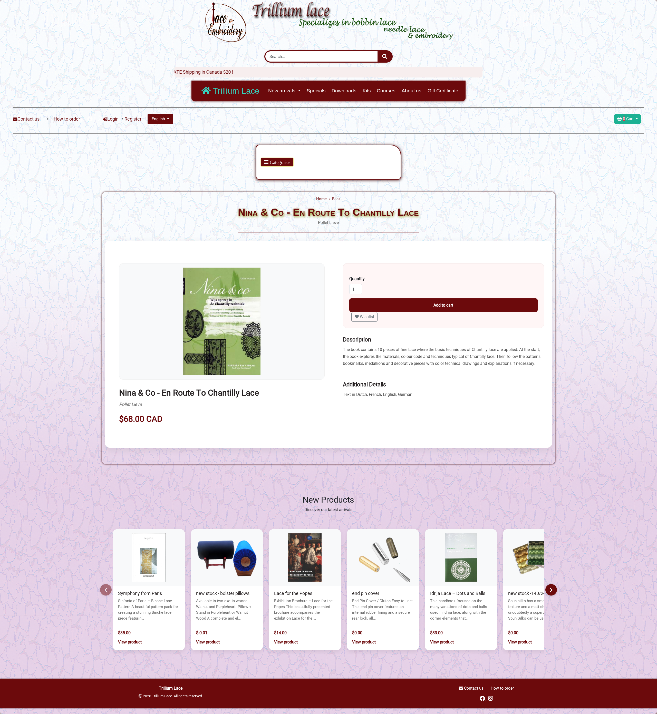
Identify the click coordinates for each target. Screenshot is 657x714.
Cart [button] (629, 118)
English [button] (159, 118)
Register (132, 119)
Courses (386, 90)
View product (130, 642)
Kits (367, 90)
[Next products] (551, 590)
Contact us (28, 119)
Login (113, 119)
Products (270, 153)
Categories (279, 162)
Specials (316, 90)
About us (411, 90)
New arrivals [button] (282, 90)
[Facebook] (483, 698)
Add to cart (443, 305)
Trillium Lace (235, 90)
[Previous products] (106, 590)
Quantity (357, 278)
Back (336, 199)
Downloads (344, 90)
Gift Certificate (443, 90)
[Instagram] (490, 698)
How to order (67, 119)
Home (321, 199)
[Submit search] (385, 56)
